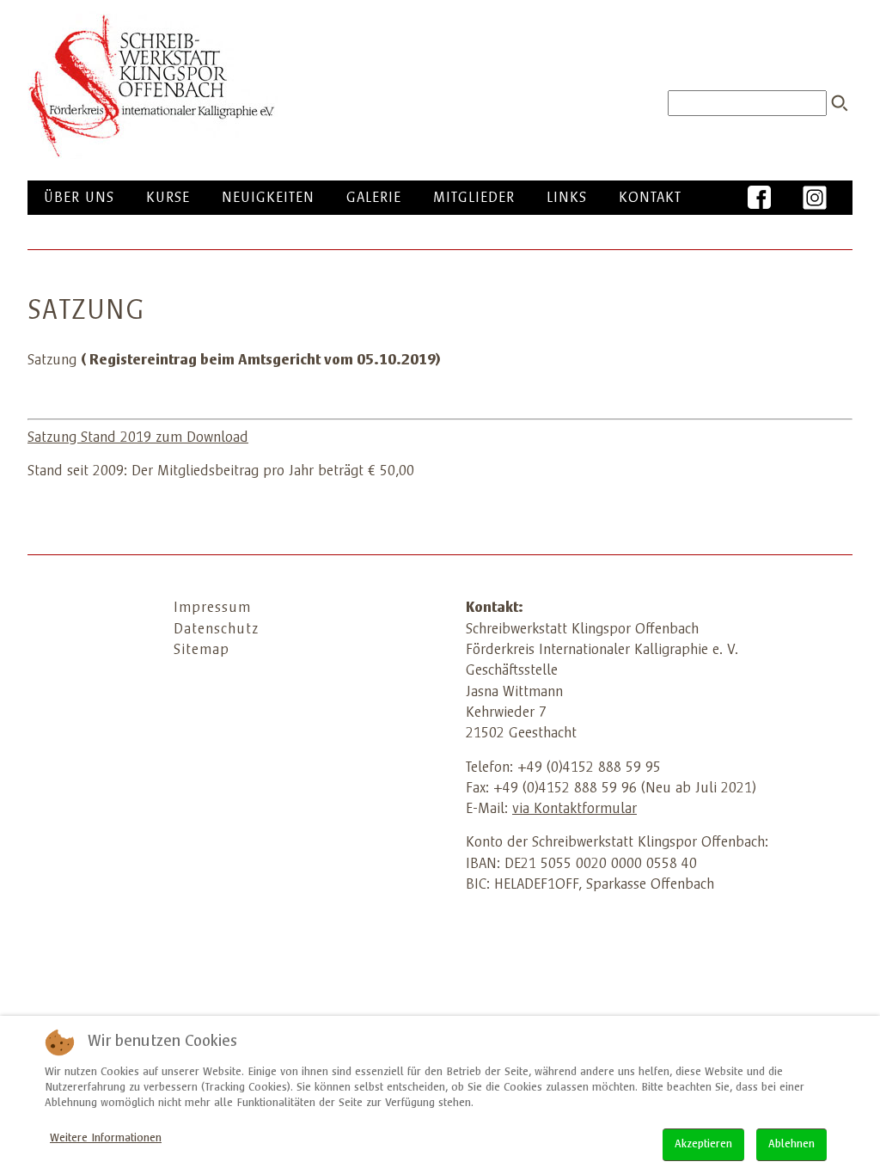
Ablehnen (791, 1145)
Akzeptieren (703, 1145)
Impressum (212, 608)
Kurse (168, 198)
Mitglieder (474, 198)
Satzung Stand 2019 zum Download (138, 438)
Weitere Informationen (106, 1139)
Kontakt (650, 198)
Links (567, 198)
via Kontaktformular (574, 809)
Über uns (79, 198)
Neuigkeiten (268, 198)
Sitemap (201, 650)
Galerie (373, 198)
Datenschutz (216, 630)
